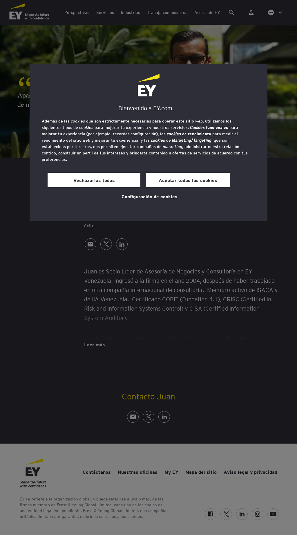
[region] (148, 142)
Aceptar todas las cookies (188, 180)
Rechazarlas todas (94, 180)
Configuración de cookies (150, 196)
